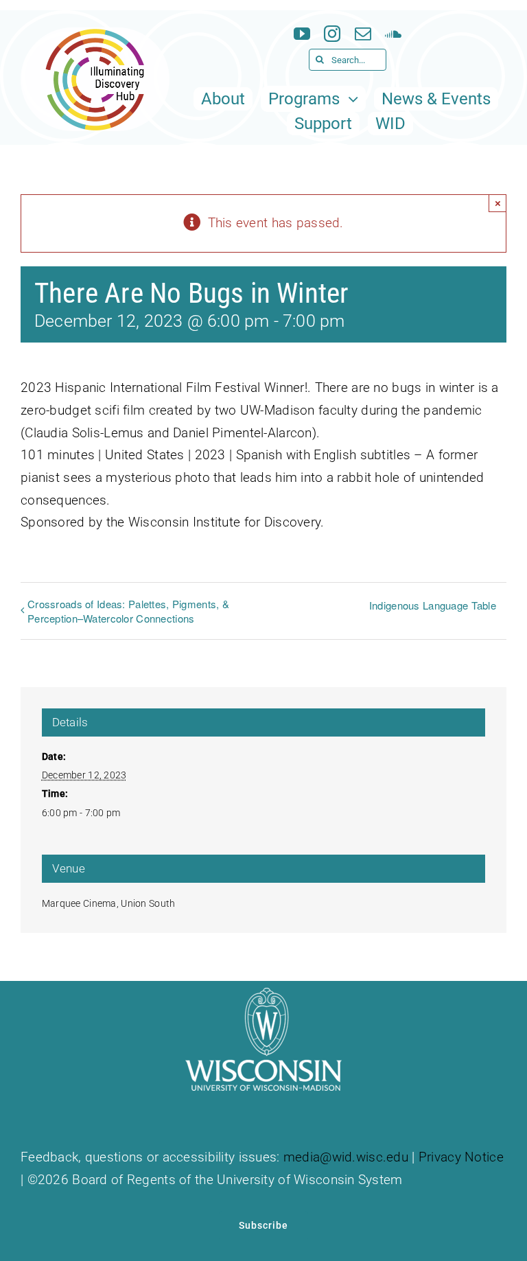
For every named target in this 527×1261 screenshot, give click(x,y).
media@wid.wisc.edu (345, 1157)
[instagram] (332, 33)
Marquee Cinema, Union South (109, 903)
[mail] (363, 33)
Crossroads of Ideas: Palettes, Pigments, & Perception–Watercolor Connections (128, 611)
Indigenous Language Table (432, 605)
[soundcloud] (393, 33)
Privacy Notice (461, 1157)
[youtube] (302, 33)
